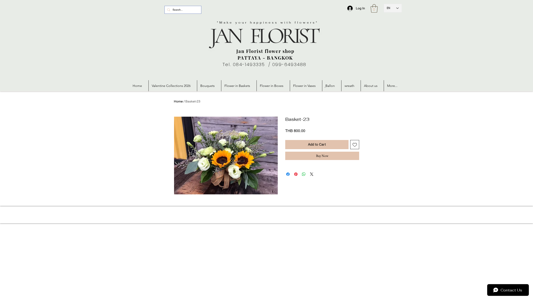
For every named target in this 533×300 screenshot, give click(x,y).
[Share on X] (311, 171)
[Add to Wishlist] (354, 144)
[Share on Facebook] (287, 171)
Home (178, 101)
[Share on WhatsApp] (303, 171)
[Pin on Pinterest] (295, 171)
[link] (374, 8)
